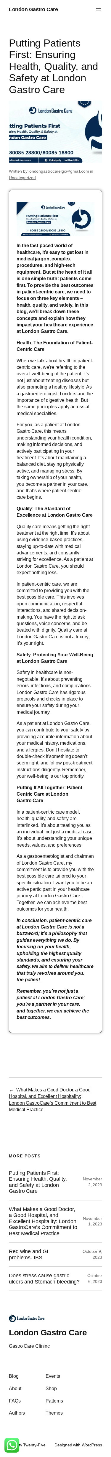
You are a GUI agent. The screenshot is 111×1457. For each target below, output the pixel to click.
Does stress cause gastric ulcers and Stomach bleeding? (44, 1278)
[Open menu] (98, 9)
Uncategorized (22, 177)
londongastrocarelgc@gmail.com (58, 171)
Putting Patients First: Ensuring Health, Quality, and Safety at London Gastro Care (38, 1182)
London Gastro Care (33, 9)
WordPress (92, 1445)
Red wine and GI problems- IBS (28, 1254)
